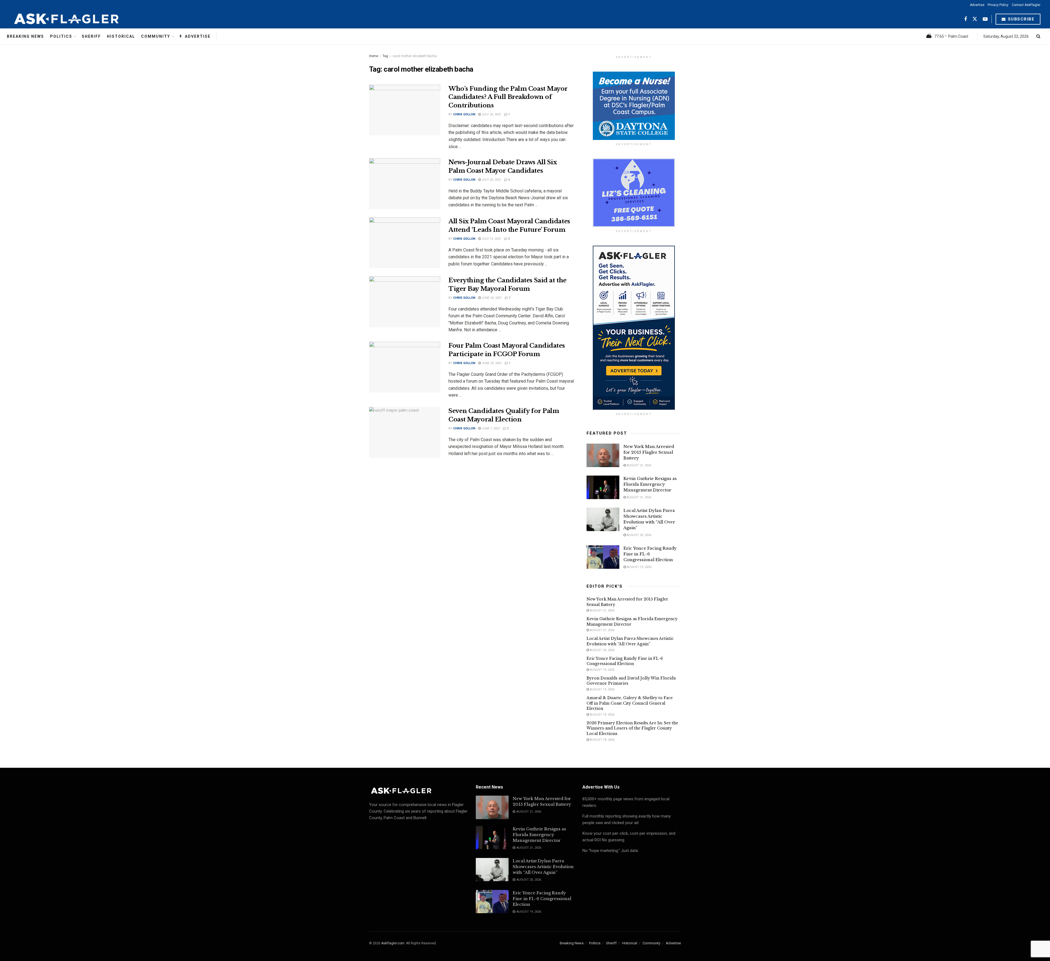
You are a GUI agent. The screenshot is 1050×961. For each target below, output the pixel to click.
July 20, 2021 (491, 179)
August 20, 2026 (638, 535)
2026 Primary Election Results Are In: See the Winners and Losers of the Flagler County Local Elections (632, 728)
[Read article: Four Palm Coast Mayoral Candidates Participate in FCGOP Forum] (404, 367)
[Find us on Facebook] (965, 19)
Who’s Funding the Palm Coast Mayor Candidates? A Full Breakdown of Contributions (508, 97)
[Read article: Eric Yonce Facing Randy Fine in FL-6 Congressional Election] (603, 557)
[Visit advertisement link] (634, 106)
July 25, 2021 (491, 114)
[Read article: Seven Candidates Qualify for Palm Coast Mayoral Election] (404, 432)
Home (373, 56)
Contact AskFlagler (1026, 5)
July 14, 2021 (491, 239)
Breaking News (25, 36)
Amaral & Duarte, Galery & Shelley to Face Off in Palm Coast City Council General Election (630, 703)
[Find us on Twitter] (974, 19)
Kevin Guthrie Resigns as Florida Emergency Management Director (650, 484)
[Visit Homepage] (80, 19)
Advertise (977, 5)
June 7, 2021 (490, 428)
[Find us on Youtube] (985, 19)
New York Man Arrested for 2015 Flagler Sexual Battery (648, 452)
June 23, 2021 (491, 363)
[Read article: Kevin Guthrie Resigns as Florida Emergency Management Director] (603, 487)
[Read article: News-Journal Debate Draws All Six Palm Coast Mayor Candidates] (404, 183)
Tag (385, 56)
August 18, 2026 (601, 740)
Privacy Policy (998, 5)
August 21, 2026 (638, 465)
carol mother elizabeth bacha (414, 56)
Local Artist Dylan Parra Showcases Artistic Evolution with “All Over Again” (630, 641)
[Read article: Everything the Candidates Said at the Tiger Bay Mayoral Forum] (404, 301)
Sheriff (91, 36)
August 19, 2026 (638, 567)
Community (155, 36)
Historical (121, 36)
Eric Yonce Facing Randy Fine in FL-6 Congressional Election (625, 661)
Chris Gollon (464, 114)
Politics (61, 36)
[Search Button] (1038, 36)
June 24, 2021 (491, 298)
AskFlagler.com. (393, 943)
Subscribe (1020, 19)
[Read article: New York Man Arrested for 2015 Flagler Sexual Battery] (603, 455)
